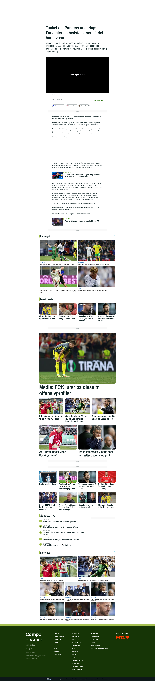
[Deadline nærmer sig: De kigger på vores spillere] (104, 406)
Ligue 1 (74, 657)
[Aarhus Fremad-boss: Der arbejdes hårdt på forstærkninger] (68, 497)
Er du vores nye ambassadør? (99, 648)
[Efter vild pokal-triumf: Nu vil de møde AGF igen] (51, 406)
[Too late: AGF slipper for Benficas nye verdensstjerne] (107, 477)
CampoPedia (94, 639)
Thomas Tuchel (85, 106)
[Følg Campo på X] (41, 640)
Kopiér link (100, 100)
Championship (76, 645)
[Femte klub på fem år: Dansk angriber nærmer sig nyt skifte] (68, 477)
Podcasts (56, 651)
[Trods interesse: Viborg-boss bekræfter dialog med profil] (97, 437)
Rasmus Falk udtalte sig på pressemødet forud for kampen (71, 129)
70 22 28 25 (75, 679)
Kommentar (57, 654)
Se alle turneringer (77, 669)
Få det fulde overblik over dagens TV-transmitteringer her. (71, 214)
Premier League (76, 642)
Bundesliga (75, 651)
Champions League (59, 106)
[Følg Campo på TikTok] (34, 640)
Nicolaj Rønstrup (58, 101)
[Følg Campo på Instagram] (27, 640)
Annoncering (94, 633)
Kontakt (93, 642)
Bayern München (72, 106)
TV (54, 645)
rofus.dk (98, 679)
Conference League (77, 666)
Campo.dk (28, 644)
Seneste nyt (57, 639)
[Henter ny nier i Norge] (48, 477)
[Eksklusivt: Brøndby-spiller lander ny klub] (48, 309)
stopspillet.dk (83, 679)
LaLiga (73, 648)
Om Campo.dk (95, 636)
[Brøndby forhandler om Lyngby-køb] (87, 497)
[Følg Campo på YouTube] (38, 640)
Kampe (56, 642)
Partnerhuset (35, 656)
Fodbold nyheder (59, 636)
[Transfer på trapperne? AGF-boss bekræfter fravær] (107, 309)
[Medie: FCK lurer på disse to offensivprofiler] (77, 358)
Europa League (76, 663)
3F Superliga (75, 636)
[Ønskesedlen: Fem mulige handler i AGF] (68, 309)
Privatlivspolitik (95, 645)
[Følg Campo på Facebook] (30, 640)
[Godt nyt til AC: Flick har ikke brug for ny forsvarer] (48, 497)
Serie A (74, 654)
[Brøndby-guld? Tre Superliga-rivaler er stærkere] (87, 309)
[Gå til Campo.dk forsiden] (33, 636)
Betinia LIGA (75, 639)
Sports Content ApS (30, 645)
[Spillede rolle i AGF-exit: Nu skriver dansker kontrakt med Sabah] (77, 406)
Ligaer (55, 648)
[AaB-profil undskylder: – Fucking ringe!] (58, 437)
